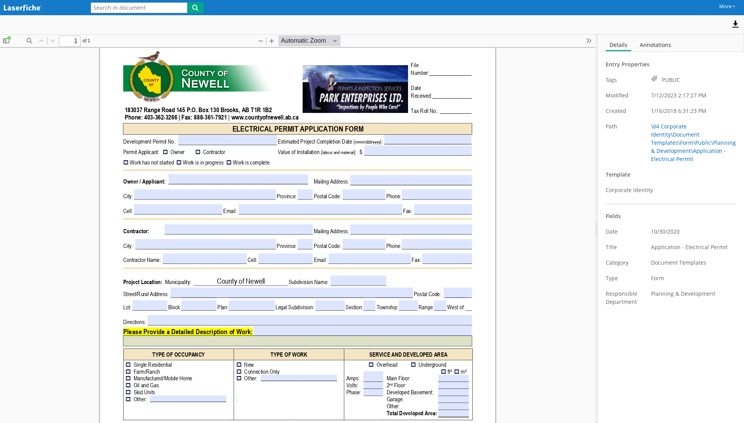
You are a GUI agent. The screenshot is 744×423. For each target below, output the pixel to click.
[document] (671, 229)
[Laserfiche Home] (41, 8)
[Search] (195, 7)
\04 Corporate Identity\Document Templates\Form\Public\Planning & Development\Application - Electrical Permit (693, 143)
